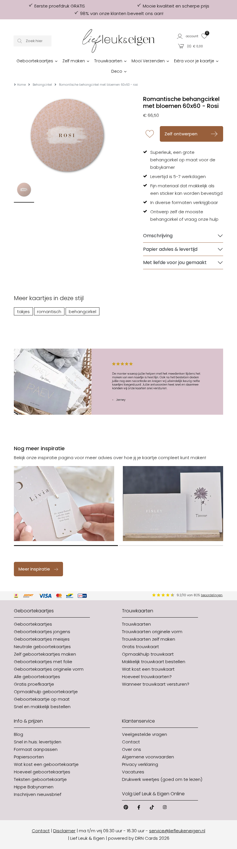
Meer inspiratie (34, 569)
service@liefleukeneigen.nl (177, 831)
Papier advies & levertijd (170, 249)
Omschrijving (158, 235)
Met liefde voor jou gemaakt (175, 262)
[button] (187, 36)
